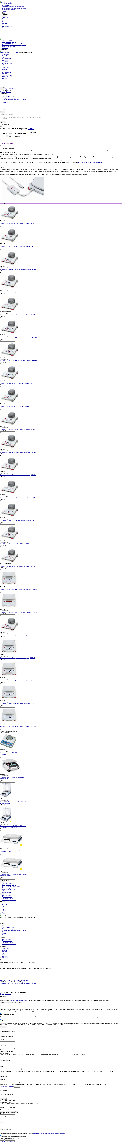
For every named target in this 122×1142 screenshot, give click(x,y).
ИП (17, 1112)
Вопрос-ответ (4, 912)
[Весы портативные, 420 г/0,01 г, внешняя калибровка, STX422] (9, 562)
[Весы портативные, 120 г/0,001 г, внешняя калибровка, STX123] (9, 493)
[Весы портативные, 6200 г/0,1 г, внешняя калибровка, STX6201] (9, 699)
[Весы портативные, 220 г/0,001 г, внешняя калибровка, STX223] (9, 516)
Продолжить (3, 1099)
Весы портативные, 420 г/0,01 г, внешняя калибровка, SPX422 (17, 223)
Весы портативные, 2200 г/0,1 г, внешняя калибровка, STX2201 (18, 680)
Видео (3, 909)
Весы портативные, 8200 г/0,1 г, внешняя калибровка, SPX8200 (18, 475)
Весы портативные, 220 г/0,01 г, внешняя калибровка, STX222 (17, 543)
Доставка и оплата (7, 26)
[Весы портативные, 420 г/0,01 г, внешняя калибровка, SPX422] (9, 219)
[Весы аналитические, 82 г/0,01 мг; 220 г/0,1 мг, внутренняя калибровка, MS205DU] (5, 821)
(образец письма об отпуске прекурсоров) (90, 162)
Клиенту (2, 894)
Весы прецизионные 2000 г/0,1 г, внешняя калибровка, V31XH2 (12, 777)
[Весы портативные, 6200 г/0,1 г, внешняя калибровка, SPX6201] (9, 447)
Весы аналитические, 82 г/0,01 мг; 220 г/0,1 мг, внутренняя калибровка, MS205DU (13, 826)
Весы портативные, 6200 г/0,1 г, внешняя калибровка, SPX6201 (18, 452)
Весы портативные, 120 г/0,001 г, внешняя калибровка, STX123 (18, 498)
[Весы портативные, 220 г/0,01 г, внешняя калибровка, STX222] (9, 539)
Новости (4, 19)
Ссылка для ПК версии (6, 1086)
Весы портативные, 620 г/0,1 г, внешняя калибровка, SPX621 (17, 406)
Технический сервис (7, 25)
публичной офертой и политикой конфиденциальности (49, 1133)
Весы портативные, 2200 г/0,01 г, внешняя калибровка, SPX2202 (18, 360)
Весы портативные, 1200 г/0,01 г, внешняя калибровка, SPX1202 (18, 337)
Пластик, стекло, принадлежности (11, 886)
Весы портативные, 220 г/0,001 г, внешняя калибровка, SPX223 (18, 269)
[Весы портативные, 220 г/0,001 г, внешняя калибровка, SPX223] (9, 264)
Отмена (2, 1139)
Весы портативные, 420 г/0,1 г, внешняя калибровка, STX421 (17, 635)
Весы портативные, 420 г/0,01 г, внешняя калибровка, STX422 (17, 566)
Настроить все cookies (16, 1002)
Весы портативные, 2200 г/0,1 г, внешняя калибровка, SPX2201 (18, 429)
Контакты (4, 28)
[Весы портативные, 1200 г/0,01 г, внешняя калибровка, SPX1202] (9, 333)
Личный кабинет (4, 49)
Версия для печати (5, 994)
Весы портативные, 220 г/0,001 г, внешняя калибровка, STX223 (18, 520)
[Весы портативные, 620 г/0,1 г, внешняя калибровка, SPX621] (9, 402)
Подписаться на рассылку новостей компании (13, 1136)
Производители (6, 22)
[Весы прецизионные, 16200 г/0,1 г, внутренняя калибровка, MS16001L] (11, 869)
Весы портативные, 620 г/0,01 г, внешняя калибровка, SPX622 (17, 315)
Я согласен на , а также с (21, 1059)
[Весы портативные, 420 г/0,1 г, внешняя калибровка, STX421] (9, 630)
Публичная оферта (5, 983)
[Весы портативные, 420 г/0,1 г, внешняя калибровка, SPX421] (9, 379)
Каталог (2, 882)
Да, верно (2, 92)
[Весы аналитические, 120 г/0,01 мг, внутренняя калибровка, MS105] (5, 797)
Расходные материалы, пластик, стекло (13, 6)
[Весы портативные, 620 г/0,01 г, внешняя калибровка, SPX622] (9, 310)
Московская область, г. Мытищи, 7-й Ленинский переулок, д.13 (75, 150)
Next (7, 880)
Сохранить (2, 1027)
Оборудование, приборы (9, 5)
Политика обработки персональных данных (23, 983)
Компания (2, 901)
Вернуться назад (4, 124)
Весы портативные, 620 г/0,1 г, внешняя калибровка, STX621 (17, 658)
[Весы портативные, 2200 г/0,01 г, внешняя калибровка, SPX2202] (9, 356)
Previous (2, 880)
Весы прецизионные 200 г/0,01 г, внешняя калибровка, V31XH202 (12, 753)
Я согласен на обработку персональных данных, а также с (32, 1133)
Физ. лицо (2, 1112)
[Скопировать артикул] (7, 136)
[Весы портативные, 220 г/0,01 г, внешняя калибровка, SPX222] (9, 287)
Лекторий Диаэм (6, 895)
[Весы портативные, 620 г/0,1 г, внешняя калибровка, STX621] (9, 653)
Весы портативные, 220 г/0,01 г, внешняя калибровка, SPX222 (17, 292)
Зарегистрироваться (10, 1139)
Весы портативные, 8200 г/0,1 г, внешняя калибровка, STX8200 (18, 726)
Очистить (2, 87)
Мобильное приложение (9, 900)
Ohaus (31, 128)
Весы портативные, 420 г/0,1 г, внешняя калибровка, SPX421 (17, 383)
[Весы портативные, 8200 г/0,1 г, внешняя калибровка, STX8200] (9, 722)
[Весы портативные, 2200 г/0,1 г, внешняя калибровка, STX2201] (9, 676)
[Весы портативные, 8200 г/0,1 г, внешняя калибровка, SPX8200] (9, 470)
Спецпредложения (7, 3)
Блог (3, 20)
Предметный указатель (8, 9)
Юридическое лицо (10, 1112)
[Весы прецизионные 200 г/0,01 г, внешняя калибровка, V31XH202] (8, 748)
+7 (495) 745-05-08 (15, 980)
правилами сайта (38, 1059)
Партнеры (5, 23)
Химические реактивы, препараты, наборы (14, 8)
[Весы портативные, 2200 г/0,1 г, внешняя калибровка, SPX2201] (9, 424)
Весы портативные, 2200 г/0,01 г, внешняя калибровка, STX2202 (18, 612)
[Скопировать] (1, 126)
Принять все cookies (5, 1002)
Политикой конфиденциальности (18, 1000)
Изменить (8, 92)
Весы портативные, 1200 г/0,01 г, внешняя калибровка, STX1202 (18, 589)
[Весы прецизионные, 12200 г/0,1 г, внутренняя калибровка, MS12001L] (11, 845)
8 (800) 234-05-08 (5, 980)
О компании (5, 17)
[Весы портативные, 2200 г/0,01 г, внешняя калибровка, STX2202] (9, 607)
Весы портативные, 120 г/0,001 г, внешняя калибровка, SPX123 (18, 246)
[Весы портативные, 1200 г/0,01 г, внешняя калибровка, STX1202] (9, 585)
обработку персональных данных (17, 1059)
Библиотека (5, 11)
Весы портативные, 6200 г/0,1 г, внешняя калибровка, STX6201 (18, 703)
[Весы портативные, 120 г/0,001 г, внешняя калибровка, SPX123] (9, 241)
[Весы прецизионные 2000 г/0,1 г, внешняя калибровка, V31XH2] (10, 772)
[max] (3, 34)
